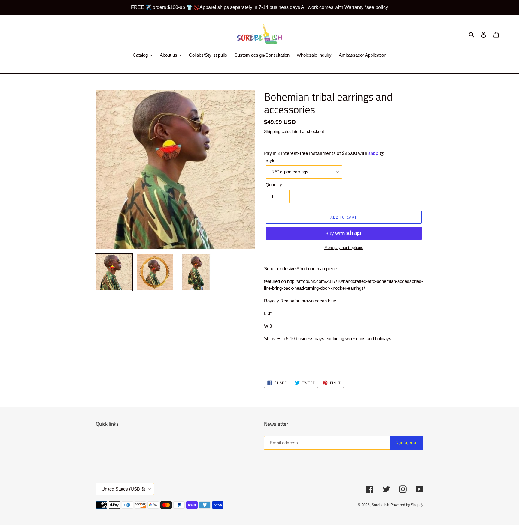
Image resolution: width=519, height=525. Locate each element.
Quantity (274, 184)
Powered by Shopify (406, 505)
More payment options (343, 247)
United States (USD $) (123, 488)
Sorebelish (380, 505)
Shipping (272, 131)
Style (270, 160)
